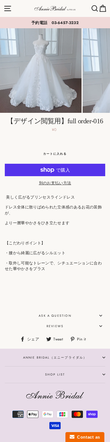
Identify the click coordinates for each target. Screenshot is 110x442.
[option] (55, 22)
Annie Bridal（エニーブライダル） (55, 357)
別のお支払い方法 (55, 183)
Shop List (55, 374)
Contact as (87, 437)
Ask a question (55, 315)
